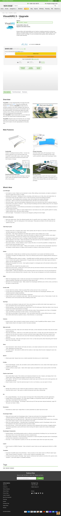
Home (2, 8)
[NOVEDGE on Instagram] (42, 493)
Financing (47, 8)
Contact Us (5, 486)
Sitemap (32, 491)
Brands (6, 8)
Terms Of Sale (6, 491)
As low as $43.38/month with (10, 51)
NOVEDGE (8, 511)
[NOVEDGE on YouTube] (36, 493)
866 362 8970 (36, 59)
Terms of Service (6, 488)
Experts (36, 8)
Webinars (20, 8)
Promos (26, 8)
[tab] (7, 92)
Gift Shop (41, 8)
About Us (56, 8)
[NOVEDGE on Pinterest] (40, 493)
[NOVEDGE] (8, 5)
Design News (5, 505)
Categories (12, 8)
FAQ (52, 8)
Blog (32, 8)
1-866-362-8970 (34, 3)
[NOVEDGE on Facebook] (34, 493)
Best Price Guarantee (43, 62)
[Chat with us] (58, 513)
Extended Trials (6, 503)
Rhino (14, 104)
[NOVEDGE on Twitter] (32, 493)
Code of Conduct (6, 495)
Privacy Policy (6, 493)
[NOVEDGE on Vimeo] (38, 493)
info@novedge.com (51, 3)
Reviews (4, 507)
